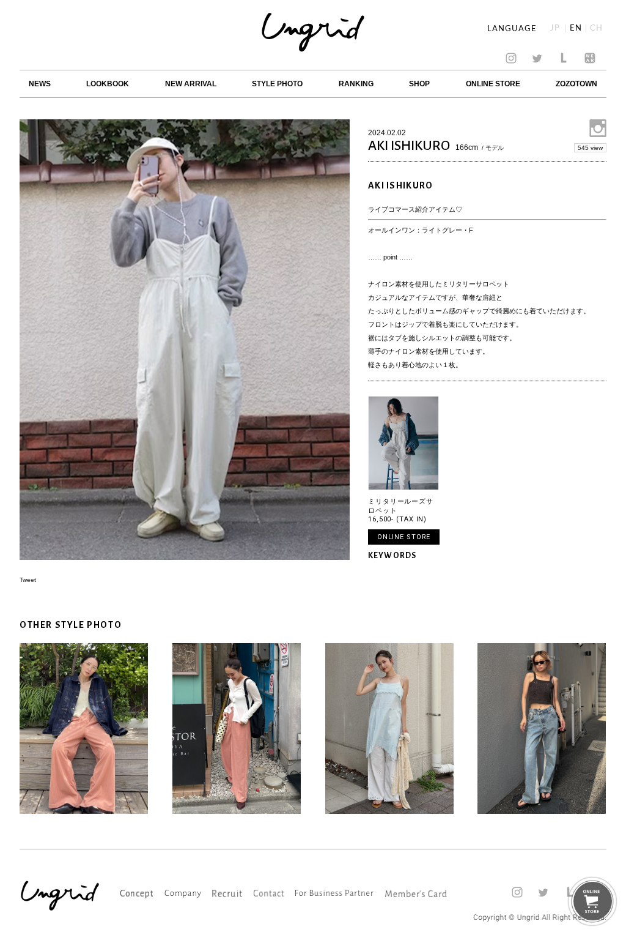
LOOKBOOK (107, 84)
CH (596, 28)
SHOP (419, 84)
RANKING (356, 84)
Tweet (28, 579)
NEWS (40, 84)
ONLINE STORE (493, 84)
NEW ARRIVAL (190, 84)
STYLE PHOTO (277, 84)
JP (555, 28)
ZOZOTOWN (576, 84)
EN (576, 28)
